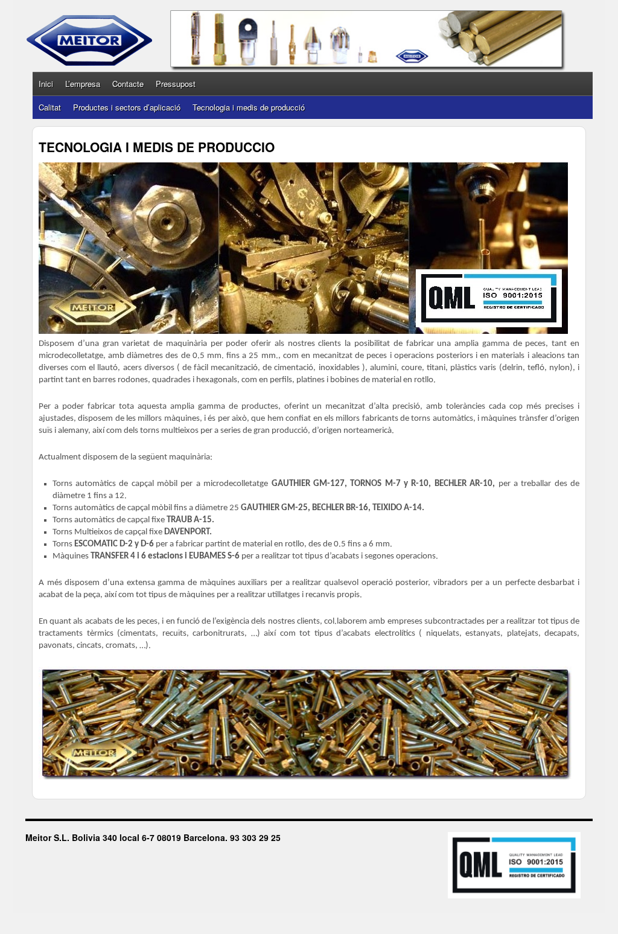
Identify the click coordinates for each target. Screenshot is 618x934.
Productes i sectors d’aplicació (126, 107)
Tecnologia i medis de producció (249, 107)
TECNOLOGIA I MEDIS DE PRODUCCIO (157, 147)
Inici (46, 83)
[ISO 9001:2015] (508, 866)
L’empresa (82, 83)
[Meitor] (89, 40)
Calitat (50, 107)
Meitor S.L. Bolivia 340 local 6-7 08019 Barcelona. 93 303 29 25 (153, 837)
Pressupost (176, 83)
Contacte (128, 83)
